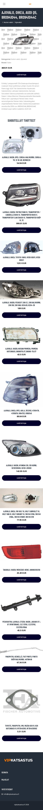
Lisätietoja (21, 75)
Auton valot (8, 22)
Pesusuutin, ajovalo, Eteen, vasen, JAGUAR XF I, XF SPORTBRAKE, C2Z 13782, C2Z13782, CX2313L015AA (21, 624)
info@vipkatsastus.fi (11, 794)
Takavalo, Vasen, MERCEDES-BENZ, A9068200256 (21, 570)
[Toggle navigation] (4, 4)
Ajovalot (18, 22)
